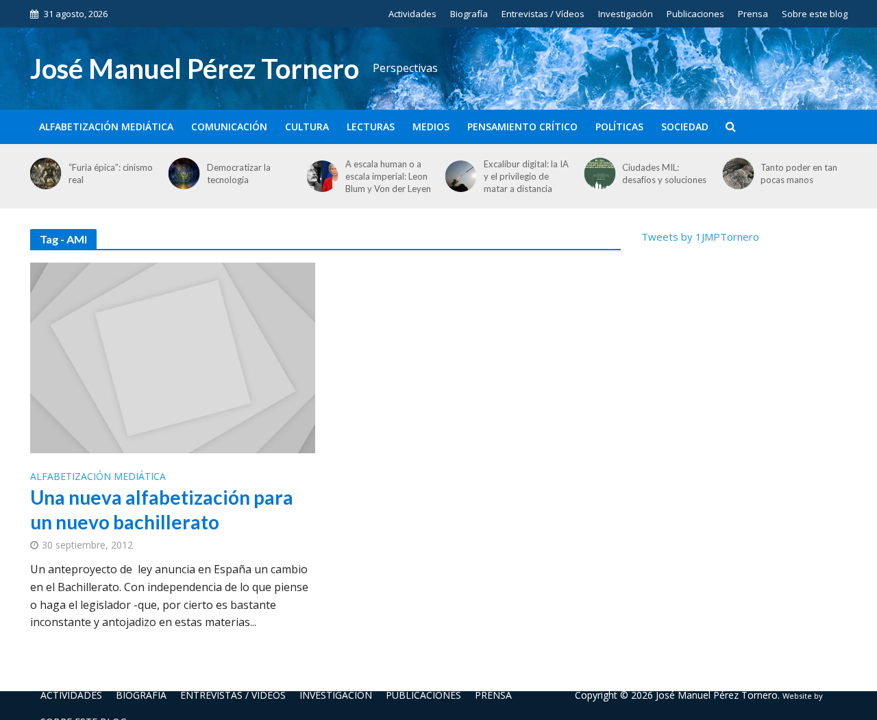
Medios (430, 126)
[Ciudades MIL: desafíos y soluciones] (597, 173)
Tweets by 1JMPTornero (700, 236)
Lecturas (371, 126)
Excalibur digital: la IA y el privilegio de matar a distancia (526, 176)
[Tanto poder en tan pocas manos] (735, 173)
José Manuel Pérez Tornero (194, 68)
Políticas (619, 126)
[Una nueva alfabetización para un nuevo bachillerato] (172, 356)
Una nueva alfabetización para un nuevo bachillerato (161, 509)
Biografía (469, 14)
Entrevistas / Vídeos (543, 14)
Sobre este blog (815, 14)
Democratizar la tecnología (239, 173)
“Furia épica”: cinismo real (111, 173)
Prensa (753, 14)
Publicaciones (695, 14)
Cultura (307, 126)
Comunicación (229, 126)
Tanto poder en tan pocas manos (799, 173)
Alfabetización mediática (106, 126)
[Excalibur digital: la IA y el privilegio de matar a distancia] (458, 176)
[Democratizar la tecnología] (182, 173)
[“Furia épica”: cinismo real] (42, 173)
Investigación (625, 14)
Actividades (412, 14)
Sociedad (684, 126)
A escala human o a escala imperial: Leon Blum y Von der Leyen (388, 176)
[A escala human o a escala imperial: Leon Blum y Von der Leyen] (320, 176)
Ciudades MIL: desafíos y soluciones (664, 173)
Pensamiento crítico (522, 126)
